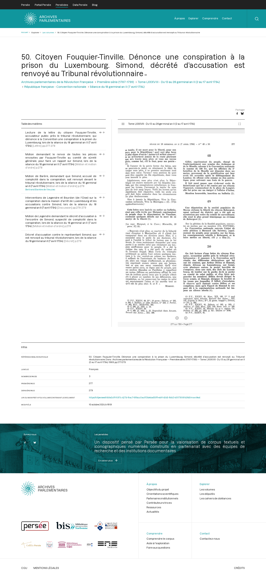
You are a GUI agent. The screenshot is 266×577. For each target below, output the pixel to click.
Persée (25, 4)
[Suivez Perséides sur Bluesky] (34, 442)
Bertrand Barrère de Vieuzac (40, 189)
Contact (227, 18)
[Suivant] (185, 318)
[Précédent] (177, 318)
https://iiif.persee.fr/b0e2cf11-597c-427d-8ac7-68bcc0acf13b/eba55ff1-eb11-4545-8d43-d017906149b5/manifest (144, 397)
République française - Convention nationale (55, 86)
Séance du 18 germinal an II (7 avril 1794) (117, 86)
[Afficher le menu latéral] (123, 124)
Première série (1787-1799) (115, 82)
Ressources (154, 507)
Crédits (239, 567)
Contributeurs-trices (159, 502)
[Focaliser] (104, 132)
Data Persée (80, 4)
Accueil (24, 32)
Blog (94, 4)
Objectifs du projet (158, 489)
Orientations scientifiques (162, 493)
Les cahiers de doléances (215, 498)
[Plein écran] (239, 124)
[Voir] (145, 73)
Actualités (153, 511)
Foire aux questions (158, 547)
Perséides (62, 4)
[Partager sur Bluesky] (242, 113)
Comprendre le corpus (160, 538)
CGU (24, 567)
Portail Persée (43, 4)
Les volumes (48, 32)
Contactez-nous (210, 538)
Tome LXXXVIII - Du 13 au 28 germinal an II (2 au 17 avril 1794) (179, 82)
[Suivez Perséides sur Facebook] (25, 442)
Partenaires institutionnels (162, 498)
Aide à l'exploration (158, 543)
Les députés (207, 493)
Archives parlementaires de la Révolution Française (57, 82)
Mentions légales (46, 567)
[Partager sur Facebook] (237, 113)
